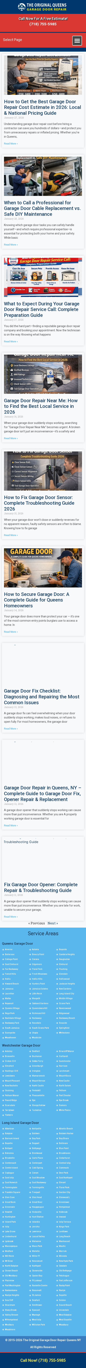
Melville (36, 1251)
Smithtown (37, 1305)
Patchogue (64, 1276)
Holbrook (63, 1212)
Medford (9, 1251)
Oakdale (63, 1266)
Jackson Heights (67, 984)
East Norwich (11, 1182)
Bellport (8, 1148)
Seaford (36, 1300)
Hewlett (8, 1212)
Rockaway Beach (67, 1018)
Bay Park (36, 1138)
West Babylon (65, 1315)
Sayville (63, 1295)
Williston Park (38, 1325)
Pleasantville (38, 1095)
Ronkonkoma (11, 1290)
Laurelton (9, 993)
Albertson (9, 1129)
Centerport (37, 1163)
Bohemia (9, 1153)
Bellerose (9, 954)
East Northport (65, 1178)
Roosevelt (36, 1290)
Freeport (36, 1192)
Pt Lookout (37, 1280)
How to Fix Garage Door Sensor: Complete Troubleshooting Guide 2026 (39, 503)
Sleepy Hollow (38, 1105)
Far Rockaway (11, 969)
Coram (35, 1173)
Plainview (9, 1280)
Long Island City (66, 993)
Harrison (63, 1066)
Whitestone (64, 1033)
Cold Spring (37, 1168)
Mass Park (37, 1246)
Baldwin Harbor (66, 1133)
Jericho (35, 1227)
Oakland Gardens (40, 1003)
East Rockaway (39, 1182)
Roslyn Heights (12, 1295)
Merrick (62, 1251)
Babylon (9, 1133)
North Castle (38, 1086)
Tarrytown (9, 1110)
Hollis (8, 979)
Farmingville (38, 1187)
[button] (77, 41)
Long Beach (64, 1236)
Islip (7, 1227)
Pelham (62, 1090)
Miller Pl (36, 1256)
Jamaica (9, 989)
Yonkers (9, 1115)
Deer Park (63, 1173)
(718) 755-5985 (43, 24)
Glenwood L (64, 1197)
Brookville (10, 1158)
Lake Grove (10, 1231)
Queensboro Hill (39, 1008)
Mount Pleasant (12, 1081)
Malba (8, 998)
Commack (64, 1168)
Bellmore (63, 1143)
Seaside (63, 1023)
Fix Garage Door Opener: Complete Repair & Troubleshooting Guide (41, 887)
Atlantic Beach (66, 1129)
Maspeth (36, 998)
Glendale (63, 974)
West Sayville (65, 1320)
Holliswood (64, 979)
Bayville (9, 1143)
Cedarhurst (64, 1158)
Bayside (63, 949)
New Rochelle (11, 1086)
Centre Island (11, 1168)
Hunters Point (38, 984)
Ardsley (8, 1051)
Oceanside (37, 1271)
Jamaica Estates (40, 989)
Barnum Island (12, 1138)
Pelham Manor (12, 1095)
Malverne (36, 1241)
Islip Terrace (65, 1222)
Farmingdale (11, 1187)
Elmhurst (63, 964)
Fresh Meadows (39, 974)
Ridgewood (64, 1013)
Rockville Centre (39, 1285)
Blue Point (64, 1148)
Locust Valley (38, 1236)
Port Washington (12, 1285)
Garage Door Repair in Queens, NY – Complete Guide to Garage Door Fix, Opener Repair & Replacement (42, 793)
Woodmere (10, 1329)
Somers (63, 1105)
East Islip (9, 1178)
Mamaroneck (38, 1076)
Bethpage (36, 1148)
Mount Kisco (65, 1076)
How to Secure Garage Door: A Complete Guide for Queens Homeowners (36, 600)
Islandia (36, 1222)
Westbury (9, 1325)
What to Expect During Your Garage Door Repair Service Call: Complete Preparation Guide (41, 309)
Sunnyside (10, 1033)
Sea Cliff (9, 1300)
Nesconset (37, 1261)
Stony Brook (10, 1310)
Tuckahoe (36, 1110)
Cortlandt (63, 1056)
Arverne (8, 949)
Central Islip (64, 1163)
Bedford (36, 1051)
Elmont (62, 1182)
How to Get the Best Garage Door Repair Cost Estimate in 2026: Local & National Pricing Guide (42, 107)
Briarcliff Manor (66, 1051)
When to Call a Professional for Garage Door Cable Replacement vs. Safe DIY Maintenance (42, 208)
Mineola (63, 1256)
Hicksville (36, 1212)
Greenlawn (64, 1202)
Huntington (10, 1217)
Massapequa (11, 1246)
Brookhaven (64, 1153)
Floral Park (37, 969)
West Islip (36, 1320)
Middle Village (66, 998)
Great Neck (10, 1202)
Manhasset (64, 1241)
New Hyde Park (66, 1261)
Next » (53, 923)
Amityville (36, 1129)
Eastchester (65, 1061)
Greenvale (10, 1207)
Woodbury (63, 1325)
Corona (35, 959)
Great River (37, 1202)
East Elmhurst (11, 964)
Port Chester (65, 1095)
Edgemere (37, 964)
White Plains (65, 1110)
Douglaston (64, 959)
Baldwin (36, 1133)
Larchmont (64, 1071)
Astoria (35, 949)
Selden (62, 1300)
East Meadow (38, 1178)
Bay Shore (64, 1138)
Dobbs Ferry (37, 1061)
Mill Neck (9, 1256)
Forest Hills (10, 974)
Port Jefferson (65, 1280)
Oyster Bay (37, 1276)
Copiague (9, 1173)
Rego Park (9, 1013)
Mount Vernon (38, 1081)
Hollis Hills (37, 979)
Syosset (36, 1310)
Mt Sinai (9, 1261)
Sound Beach (65, 1305)
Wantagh (36, 1315)
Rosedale (36, 1023)
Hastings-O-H (11, 1071)
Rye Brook (63, 1100)
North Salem (65, 1086)
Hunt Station (38, 1217)
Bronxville (10, 1056)
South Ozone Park (40, 1028)
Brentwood (37, 1153)
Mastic (62, 1246)
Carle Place (37, 1158)
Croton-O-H (10, 1061)
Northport (36, 1266)
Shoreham (10, 1305)
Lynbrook (9, 1241)
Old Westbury (11, 1276)
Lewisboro (10, 1076)
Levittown (63, 1231)
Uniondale (64, 1310)
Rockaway (36, 1018)
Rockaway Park (12, 1023)
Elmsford (9, 1066)
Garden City (64, 1192)
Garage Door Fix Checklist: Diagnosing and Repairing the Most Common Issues (41, 696)
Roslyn (62, 1290)
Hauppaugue (38, 1207)
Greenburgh (37, 1066)
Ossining (9, 1090)
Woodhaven (10, 1037)
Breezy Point (38, 954)
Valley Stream (11, 1315)
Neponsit (9, 1003)
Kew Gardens (65, 989)
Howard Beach (12, 984)
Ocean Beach (11, 1271)
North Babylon (11, 1266)
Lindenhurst (10, 1236)
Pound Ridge (11, 1100)
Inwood (62, 1217)
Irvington (36, 1071)
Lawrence (36, 1231)
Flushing (63, 969)
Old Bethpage (65, 1271)
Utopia (35, 1033)
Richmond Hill (38, 1013)
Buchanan (37, 1056)
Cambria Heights (67, 954)
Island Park (10, 1222)
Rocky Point (64, 1285)
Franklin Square (12, 1192)
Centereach (10, 1163)
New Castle (64, 1081)
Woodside (36, 1037)
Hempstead (64, 1207)
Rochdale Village (13, 1018)
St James (36, 1295)
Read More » (11, 143)
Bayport (35, 1143)
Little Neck (37, 993)
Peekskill (36, 1090)
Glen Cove (10, 1197)
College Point (11, 959)
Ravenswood (65, 1008)
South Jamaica (12, 1028)
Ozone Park (64, 1003)
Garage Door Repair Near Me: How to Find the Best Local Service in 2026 (41, 406)
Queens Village (12, 1008)
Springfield (64, 1028)
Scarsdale (10, 1105)
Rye (33, 1100)
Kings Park (64, 1227)
